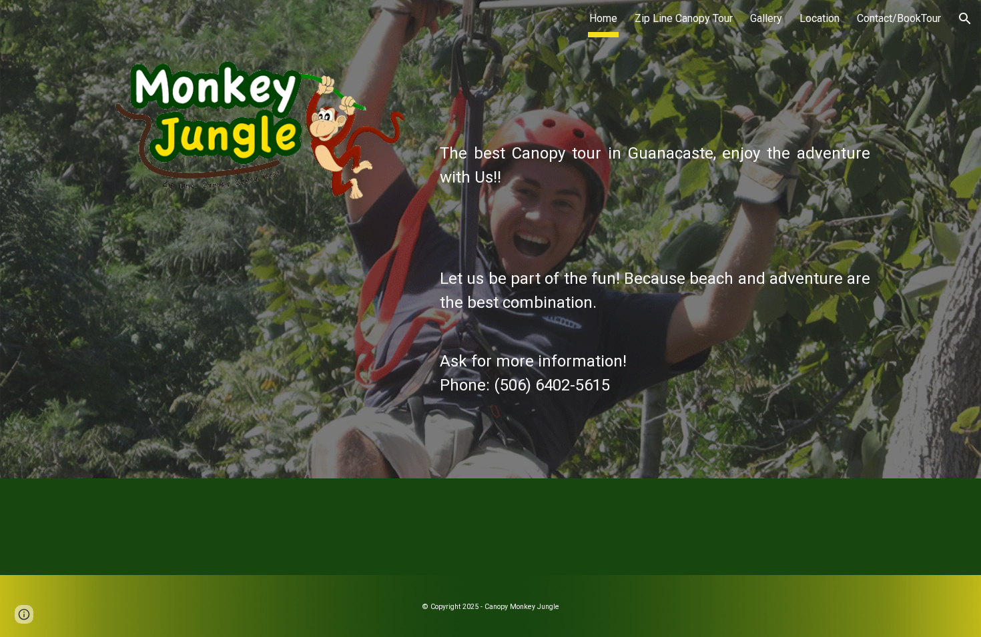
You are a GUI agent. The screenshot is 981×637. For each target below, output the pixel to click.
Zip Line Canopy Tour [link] (684, 18)
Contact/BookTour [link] (899, 18)
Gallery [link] (766, 18)
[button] (965, 19)
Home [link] (603, 18)
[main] (655, 257)
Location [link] (819, 18)
